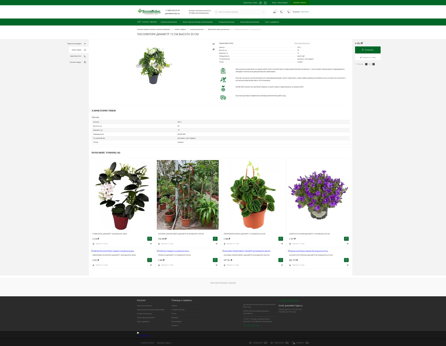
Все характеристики (302, 43)
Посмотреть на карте (251, 325)
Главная (174, 306)
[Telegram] (260, 2)
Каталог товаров (149, 22)
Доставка (174, 317)
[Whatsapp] (265, 2)
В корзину (369, 50)
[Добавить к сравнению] (214, 49)
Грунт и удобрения (143, 321)
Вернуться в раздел (74, 43)
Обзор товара (76, 50)
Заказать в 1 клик (102, 244)
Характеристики (75, 56)
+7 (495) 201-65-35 (172, 10)
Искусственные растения (146, 317)
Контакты (174, 325)
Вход (274, 3)
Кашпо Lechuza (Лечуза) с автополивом (150, 310)
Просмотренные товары (223, 283)
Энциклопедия (176, 321)
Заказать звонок (299, 2)
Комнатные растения (144, 306)
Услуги (173, 313)
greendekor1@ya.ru (172, 13)
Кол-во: (361, 64)
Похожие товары (75, 62)
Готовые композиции (144, 313)
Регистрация (282, 3)
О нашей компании (177, 310)
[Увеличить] (154, 65)
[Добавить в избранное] (214, 44)
